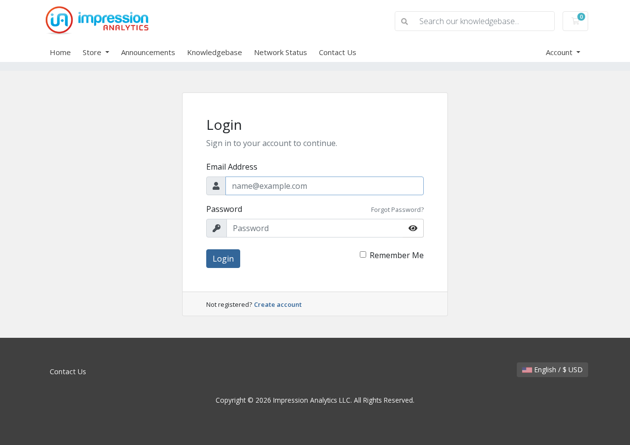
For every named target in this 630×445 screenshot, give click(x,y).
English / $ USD (557, 369)
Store (93, 52)
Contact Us (337, 52)
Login (223, 258)
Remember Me (397, 255)
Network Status (280, 52)
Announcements (148, 52)
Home (60, 52)
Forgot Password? (397, 209)
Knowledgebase (214, 52)
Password (224, 209)
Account (560, 52)
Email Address (231, 166)
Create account (278, 304)
